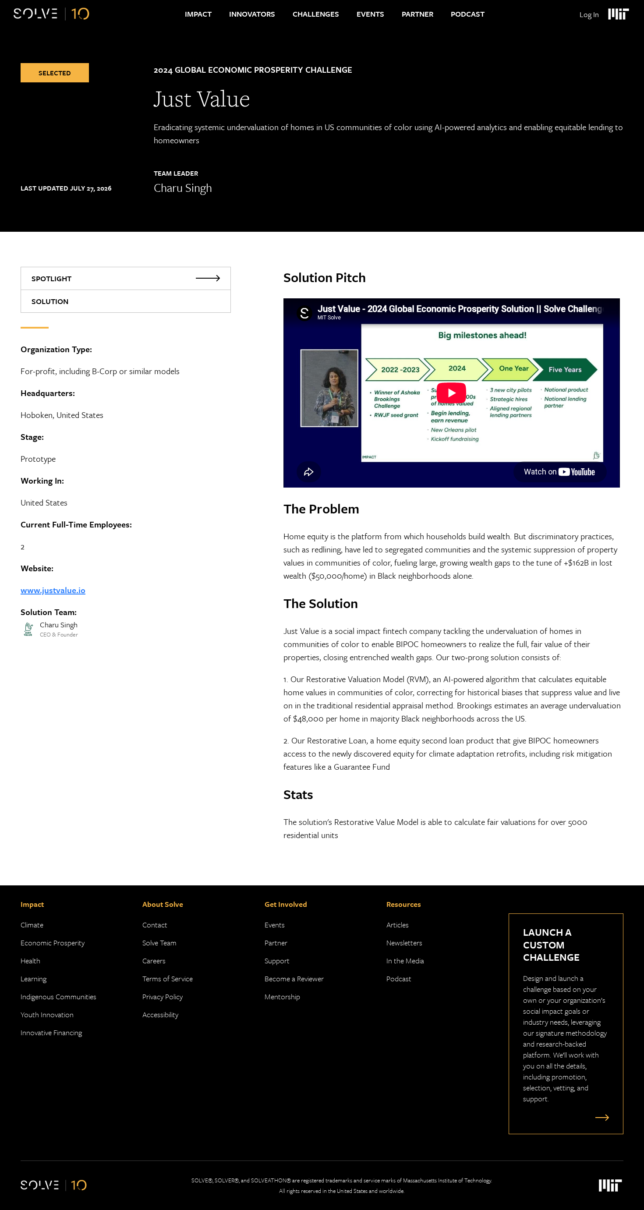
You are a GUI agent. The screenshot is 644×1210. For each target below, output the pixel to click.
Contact (154, 924)
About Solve (162, 904)
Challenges (316, 13)
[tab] (125, 278)
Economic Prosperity (53, 942)
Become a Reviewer (294, 978)
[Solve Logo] (51, 14)
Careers (154, 960)
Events (370, 13)
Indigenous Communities (58, 996)
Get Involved (286, 904)
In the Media (405, 960)
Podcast (468, 13)
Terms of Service (167, 978)
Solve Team (159, 942)
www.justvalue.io (53, 590)
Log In (589, 14)
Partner (417, 13)
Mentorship (282, 996)
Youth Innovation (47, 1014)
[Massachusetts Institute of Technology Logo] (618, 14)
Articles (397, 924)
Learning (33, 978)
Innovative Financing (51, 1032)
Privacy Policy (162, 996)
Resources (403, 904)
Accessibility (160, 1014)
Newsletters (404, 942)
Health (30, 960)
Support (277, 960)
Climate (32, 924)
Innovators (252, 13)
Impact (198, 13)
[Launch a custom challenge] (600, 1117)
